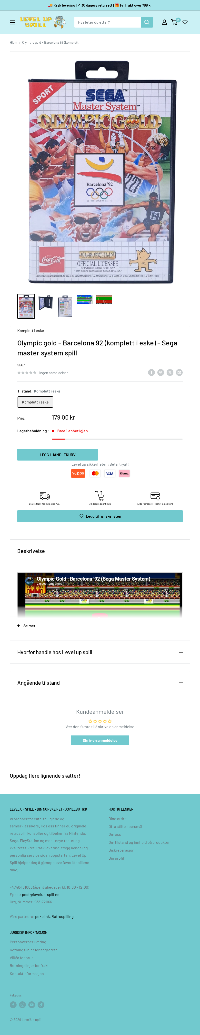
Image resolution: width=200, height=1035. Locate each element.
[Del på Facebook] (151, 372)
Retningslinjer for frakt (29, 965)
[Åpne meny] (12, 22)
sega (21, 365)
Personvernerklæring (28, 941)
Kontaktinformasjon (27, 973)
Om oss (115, 834)
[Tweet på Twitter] (170, 372)
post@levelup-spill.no (41, 894)
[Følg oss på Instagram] (22, 1004)
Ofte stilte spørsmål (125, 826)
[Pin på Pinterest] (160, 372)
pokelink (42, 916)
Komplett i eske (30, 330)
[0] (174, 22)
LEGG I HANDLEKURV (58, 454)
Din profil (116, 858)
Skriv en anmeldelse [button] (100, 740)
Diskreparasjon (121, 850)
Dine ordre (118, 818)
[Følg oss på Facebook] (13, 1004)
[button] (185, 22)
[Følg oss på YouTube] (31, 1004)
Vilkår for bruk (21, 957)
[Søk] (147, 22)
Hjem (13, 42)
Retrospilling (62, 916)
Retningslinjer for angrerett (33, 949)
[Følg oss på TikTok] (41, 1004)
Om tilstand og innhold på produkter (139, 842)
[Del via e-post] (179, 372)
